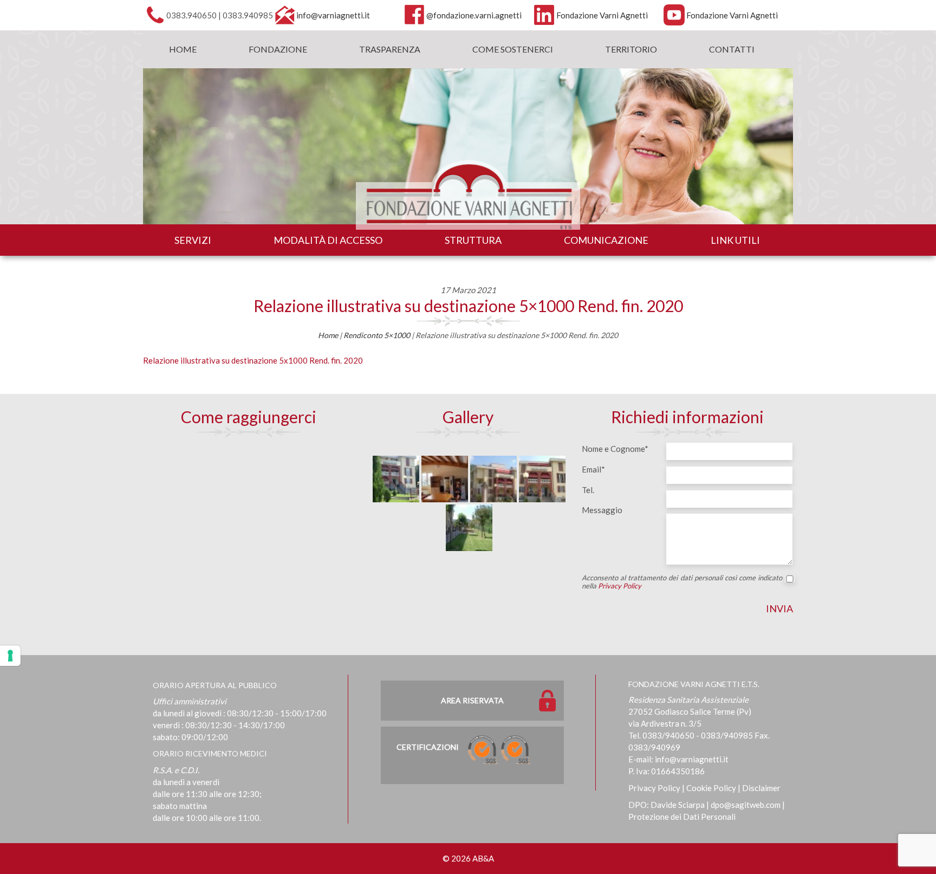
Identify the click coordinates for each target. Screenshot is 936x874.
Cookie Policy (711, 788)
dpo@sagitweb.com (746, 805)
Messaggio (602, 510)
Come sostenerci (512, 49)
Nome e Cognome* (615, 449)
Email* (593, 469)
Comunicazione (606, 240)
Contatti (732, 49)
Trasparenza (389, 49)
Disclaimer (761, 788)
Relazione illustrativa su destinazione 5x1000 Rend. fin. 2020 (253, 360)
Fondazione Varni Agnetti (602, 15)
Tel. (588, 490)
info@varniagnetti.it (333, 15)
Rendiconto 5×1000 (376, 335)
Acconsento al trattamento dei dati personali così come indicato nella (682, 582)
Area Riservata (472, 700)
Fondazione (278, 49)
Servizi (192, 240)
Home (183, 49)
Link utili (735, 240)
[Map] (248, 521)
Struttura (473, 240)
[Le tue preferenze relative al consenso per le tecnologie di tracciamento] (10, 655)
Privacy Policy (619, 585)
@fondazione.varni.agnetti (474, 15)
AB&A (483, 858)
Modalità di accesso (328, 240)
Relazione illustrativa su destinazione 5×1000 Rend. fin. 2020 (468, 305)
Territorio (631, 49)
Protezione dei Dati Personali (682, 816)
